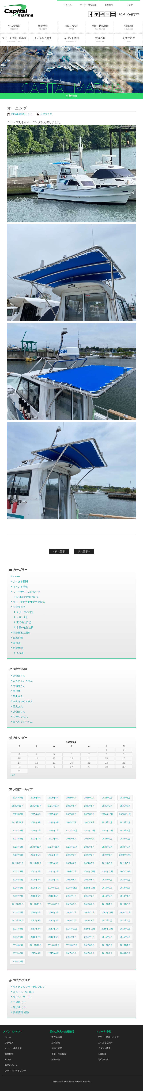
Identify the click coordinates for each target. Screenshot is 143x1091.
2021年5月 (125, 863)
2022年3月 (71, 855)
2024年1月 (53, 830)
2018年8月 (89, 904)
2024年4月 (125, 822)
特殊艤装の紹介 (21, 632)
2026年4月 (71, 798)
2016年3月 (107, 937)
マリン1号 (22, 617)
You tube (101, 14)
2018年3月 (53, 912)
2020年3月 (125, 880)
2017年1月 (53, 929)
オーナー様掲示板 (88, 5)
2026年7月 (18, 798)
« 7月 (12, 775)
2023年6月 (53, 839)
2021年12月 (125, 855)
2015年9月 (89, 945)
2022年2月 (89, 855)
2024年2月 (36, 830)
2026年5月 (53, 798)
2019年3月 (89, 896)
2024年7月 (71, 822)
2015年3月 (71, 953)
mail (107, 14)
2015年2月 (89, 953)
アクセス (67, 5)
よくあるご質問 (105, 1042)
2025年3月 (53, 814)
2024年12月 (107, 814)
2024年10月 (18, 822)
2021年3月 (36, 871)
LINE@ (96, 14)
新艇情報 (55, 1042)
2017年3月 (18, 929)
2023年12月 (71, 830)
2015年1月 (107, 953)
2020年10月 (125, 871)
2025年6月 (125, 806)
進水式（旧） (20, 1007)
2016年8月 (18, 937)
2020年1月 (36, 888)
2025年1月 (89, 814)
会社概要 (109, 5)
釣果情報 (18, 648)
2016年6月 (53, 937)
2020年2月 (18, 888)
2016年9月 (125, 929)
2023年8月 (18, 839)
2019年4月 (71, 896)
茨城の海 (18, 637)
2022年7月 (125, 847)
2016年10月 (107, 929)
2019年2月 (107, 896)
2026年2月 (107, 798)
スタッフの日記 (24, 612)
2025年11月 (36, 806)
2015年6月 (18, 953)
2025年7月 (107, 806)
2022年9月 (89, 847)
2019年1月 (125, 896)
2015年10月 (71, 945)
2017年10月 (18, 920)
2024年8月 (53, 822)
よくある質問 (20, 581)
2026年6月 (36, 798)
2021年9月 (53, 863)
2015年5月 (36, 953)
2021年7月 (89, 863)
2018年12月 (18, 904)
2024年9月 (36, 822)
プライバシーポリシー (15, 1070)
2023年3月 (107, 839)
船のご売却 (56, 1048)
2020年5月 (89, 880)
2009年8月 (125, 953)
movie (16, 576)
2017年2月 (36, 929)
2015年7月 (125, 945)
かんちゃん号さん (23, 681)
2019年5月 (53, 896)
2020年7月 (53, 880)
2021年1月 (71, 871)
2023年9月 (125, 830)
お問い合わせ (11, 1065)
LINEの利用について (27, 596)
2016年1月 (18, 945)
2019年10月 (89, 888)
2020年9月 (18, 880)
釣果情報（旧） (21, 1012)
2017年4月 (125, 920)
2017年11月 (125, 912)
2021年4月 (18, 871)
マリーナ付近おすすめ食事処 (29, 602)
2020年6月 (71, 880)
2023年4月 (89, 839)
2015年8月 (107, 945)
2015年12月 (36, 945)
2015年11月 (53, 945)
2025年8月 (89, 806)
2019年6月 (36, 896)
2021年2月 (53, 871)
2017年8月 (53, 920)
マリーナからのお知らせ (26, 591)
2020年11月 (107, 871)
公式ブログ (46, 114)
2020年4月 (107, 880)
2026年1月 (125, 798)
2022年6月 (18, 855)
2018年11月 (36, 904)
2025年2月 (71, 814)
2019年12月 (53, 888)
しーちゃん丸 (20, 716)
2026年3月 (89, 798)
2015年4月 (53, 953)
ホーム (8, 1037)
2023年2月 (125, 839)
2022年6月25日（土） (22, 114)
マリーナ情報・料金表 (108, 1037)
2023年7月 (36, 839)
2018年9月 (71, 904)
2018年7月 (107, 904)
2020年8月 (36, 880)
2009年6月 (18, 961)
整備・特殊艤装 (58, 1054)
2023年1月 (18, 847)
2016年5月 (71, 937)
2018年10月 (53, 904)
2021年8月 (71, 863)
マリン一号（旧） (23, 997)
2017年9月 (36, 920)
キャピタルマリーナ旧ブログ (29, 986)
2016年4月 (89, 937)
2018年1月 (89, 912)
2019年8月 (125, 888)
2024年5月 (107, 822)
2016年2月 (125, 937)
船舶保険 (55, 1059)
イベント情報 (20, 586)
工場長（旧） (20, 1002)
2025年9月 (71, 806)
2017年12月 (107, 912)
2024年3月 (18, 830)
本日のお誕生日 (24, 627)
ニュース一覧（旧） (24, 991)
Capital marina (23, 10)
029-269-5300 (127, 14)
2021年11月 (18, 863)
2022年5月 (36, 855)
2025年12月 (18, 806)
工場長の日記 (23, 622)
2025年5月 (18, 814)
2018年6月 (125, 904)
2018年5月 (18, 912)
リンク (130, 5)
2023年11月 (89, 830)
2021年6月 (107, 863)
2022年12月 (36, 847)
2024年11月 (125, 814)
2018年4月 (36, 912)
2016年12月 (71, 929)
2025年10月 (53, 806)
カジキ (20, 653)
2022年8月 (107, 847)
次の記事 (83, 551)
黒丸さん (18, 696)
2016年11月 (89, 929)
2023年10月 (107, 830)
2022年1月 (107, 855)
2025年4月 (36, 814)
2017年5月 (107, 920)
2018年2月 (71, 912)
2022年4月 (53, 855)
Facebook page (90, 14)
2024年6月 (89, 822)
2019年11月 (71, 888)
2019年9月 (107, 888)
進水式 (16, 642)
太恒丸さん (19, 675)
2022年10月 (71, 847)
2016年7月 (36, 937)
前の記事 (59, 551)
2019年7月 (18, 896)
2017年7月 (71, 920)
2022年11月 (53, 847)
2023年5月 (71, 839)
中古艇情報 (56, 1037)
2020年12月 (89, 871)
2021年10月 (36, 863)
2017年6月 (89, 920)
